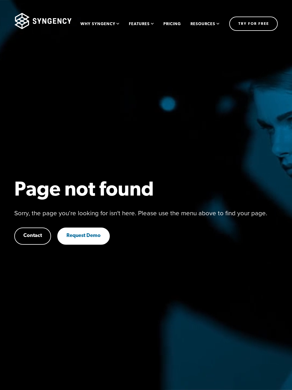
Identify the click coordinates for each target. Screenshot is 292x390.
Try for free (253, 24)
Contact (32, 235)
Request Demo (83, 235)
